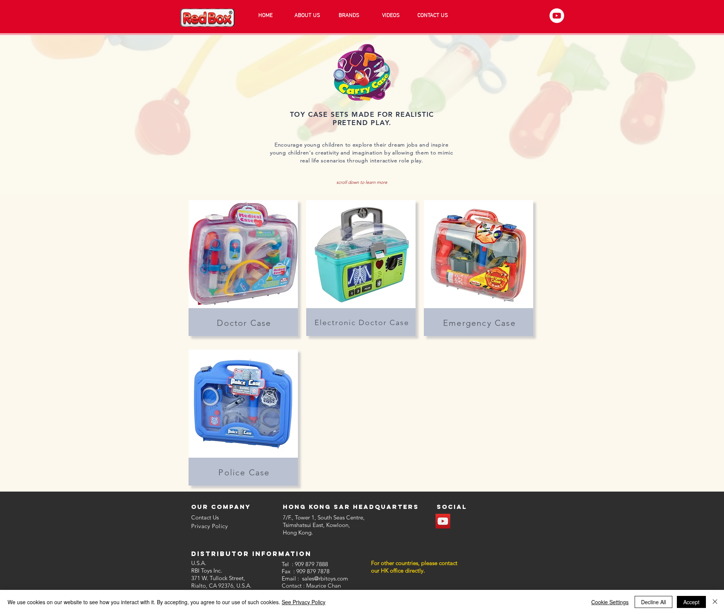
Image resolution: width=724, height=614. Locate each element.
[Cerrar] (714, 602)
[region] (243, 268)
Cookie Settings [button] (610, 602)
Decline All (653, 602)
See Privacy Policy (303, 602)
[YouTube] (556, 15)
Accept (691, 602)
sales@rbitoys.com (325, 578)
